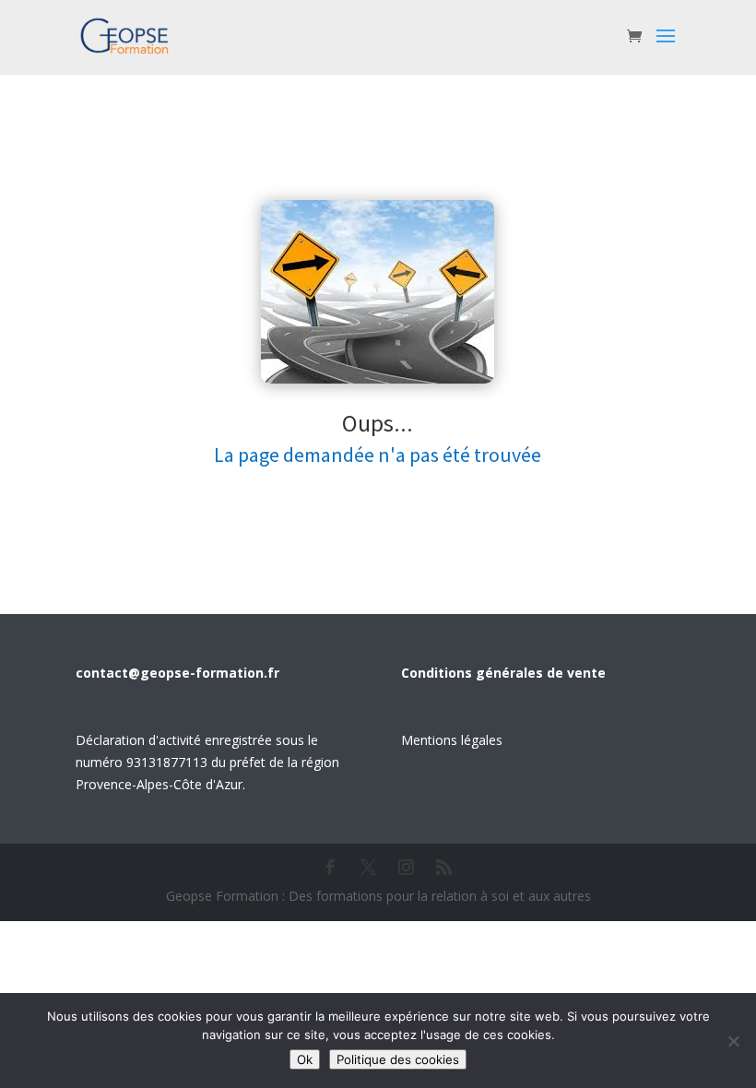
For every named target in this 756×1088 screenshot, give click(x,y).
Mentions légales (451, 740)
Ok (305, 1059)
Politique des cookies (398, 1059)
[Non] (733, 1041)
